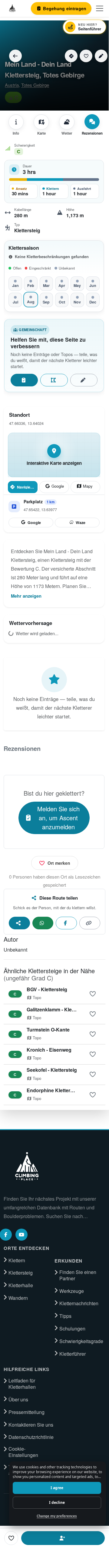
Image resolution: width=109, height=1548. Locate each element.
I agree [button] (57, 1487)
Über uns (18, 1399)
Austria (12, 85)
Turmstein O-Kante (48, 1029)
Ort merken (59, 863)
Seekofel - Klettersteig (52, 1069)
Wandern (18, 1298)
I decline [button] (57, 1502)
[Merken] (86, 56)
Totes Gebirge (35, 85)
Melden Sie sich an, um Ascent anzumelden (58, 817)
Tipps (65, 1316)
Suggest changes (83, 380)
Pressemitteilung (26, 1412)
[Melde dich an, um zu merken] (93, 994)
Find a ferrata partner (63, 1538)
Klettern (16, 1260)
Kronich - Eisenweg (49, 1049)
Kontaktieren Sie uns (30, 1425)
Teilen (19, 923)
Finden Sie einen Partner (77, 1275)
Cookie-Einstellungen (23, 1452)
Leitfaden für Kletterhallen (22, 1383)
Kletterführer (72, 1354)
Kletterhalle (20, 1285)
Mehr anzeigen (26, 596)
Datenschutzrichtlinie (31, 1437)
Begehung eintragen (24, 380)
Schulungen (72, 1328)
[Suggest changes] (101, 56)
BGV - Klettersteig (47, 989)
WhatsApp (43, 923)
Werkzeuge (71, 1291)
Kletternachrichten (78, 1303)
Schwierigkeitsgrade (81, 1341)
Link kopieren (90, 923)
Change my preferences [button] (57, 1516)
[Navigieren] (71, 56)
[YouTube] (21, 1235)
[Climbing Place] (26, 1166)
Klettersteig (20, 1272)
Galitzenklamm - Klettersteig (59, 1009)
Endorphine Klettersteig (54, 1090)
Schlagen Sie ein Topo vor (54, 380)
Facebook (66, 923)
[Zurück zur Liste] (15, 56)
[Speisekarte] (99, 8)
